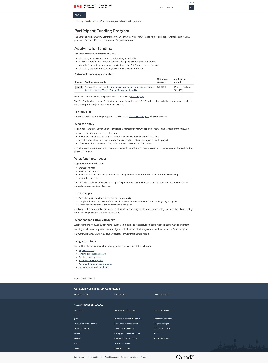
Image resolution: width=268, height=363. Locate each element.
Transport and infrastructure (125, 338)
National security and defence (126, 323)
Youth (156, 333)
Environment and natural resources (128, 319)
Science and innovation (163, 319)
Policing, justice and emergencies (127, 333)
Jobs (76, 319)
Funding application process (92, 253)
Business (77, 333)
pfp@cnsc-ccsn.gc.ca (139, 116)
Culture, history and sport (124, 328)
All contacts (78, 310)
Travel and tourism (81, 328)
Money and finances (122, 348)
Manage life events (161, 338)
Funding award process (90, 257)
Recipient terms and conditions (94, 267)
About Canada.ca (111, 357)
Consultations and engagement (128, 21)
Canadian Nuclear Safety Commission (99, 21)
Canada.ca (79, 21)
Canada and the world (123, 343)
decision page (137, 96)
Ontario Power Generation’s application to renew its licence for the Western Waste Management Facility (120, 88)
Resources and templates (91, 260)
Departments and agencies (125, 310)
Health (77, 343)
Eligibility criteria (86, 250)
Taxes (76, 348)
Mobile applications (94, 357)
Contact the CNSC (81, 294)
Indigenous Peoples (162, 323)
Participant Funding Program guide (95, 263)
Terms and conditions (129, 357)
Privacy (144, 357)
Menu (78, 14)
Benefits (77, 338)
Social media (79, 357)
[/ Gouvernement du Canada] (93, 7)
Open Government (161, 294)
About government (161, 310)
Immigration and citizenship (85, 323)
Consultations (119, 294)
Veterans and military (162, 328)
